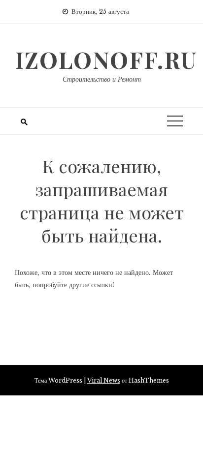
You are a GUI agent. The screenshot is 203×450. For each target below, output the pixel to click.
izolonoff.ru (106, 59)
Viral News (103, 380)
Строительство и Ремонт (102, 79)
